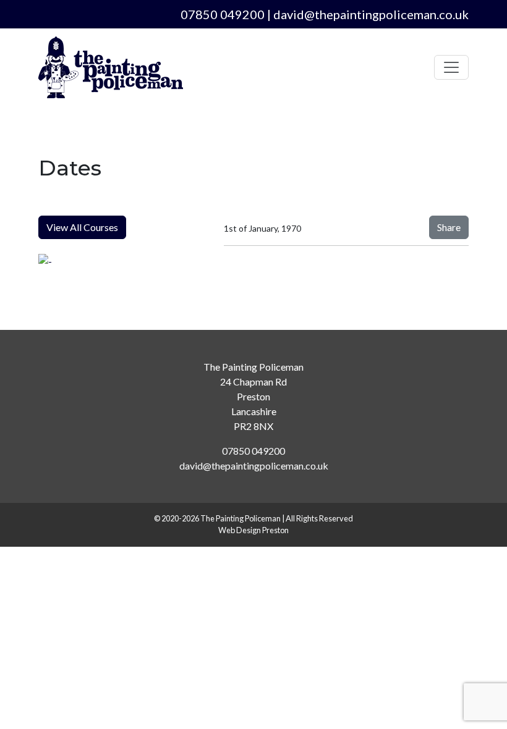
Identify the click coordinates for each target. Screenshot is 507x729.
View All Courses (82, 227)
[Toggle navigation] (451, 67)
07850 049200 (223, 14)
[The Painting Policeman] (110, 67)
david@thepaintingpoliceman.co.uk (371, 14)
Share (449, 227)
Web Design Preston (253, 530)
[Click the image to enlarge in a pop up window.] (123, 261)
